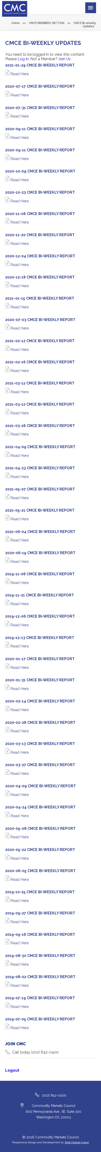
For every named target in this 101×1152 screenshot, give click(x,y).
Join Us (64, 59)
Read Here (19, 74)
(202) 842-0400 (45, 1052)
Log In (23, 59)
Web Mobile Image (77, 1142)
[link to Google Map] (22, 1106)
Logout (12, 1070)
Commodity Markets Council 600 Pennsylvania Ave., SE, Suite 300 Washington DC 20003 (53, 1111)
